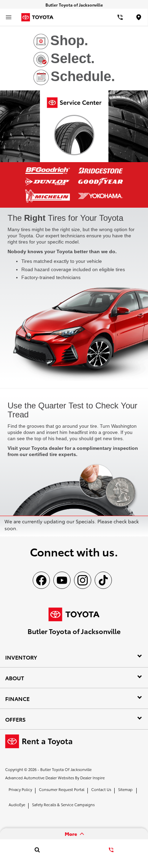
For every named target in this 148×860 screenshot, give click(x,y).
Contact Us (101, 789)
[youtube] (62, 580)
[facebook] (41, 580)
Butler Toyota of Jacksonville (66, 769)
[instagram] (82, 580)
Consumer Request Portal (61, 789)
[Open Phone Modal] (120, 17)
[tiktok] (103, 580)
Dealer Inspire (92, 777)
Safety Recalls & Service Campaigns (63, 804)
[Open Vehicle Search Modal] (37, 849)
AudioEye (17, 804)
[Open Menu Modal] (8, 17)
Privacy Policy (20, 789)
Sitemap (125, 789)
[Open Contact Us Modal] (111, 849)
